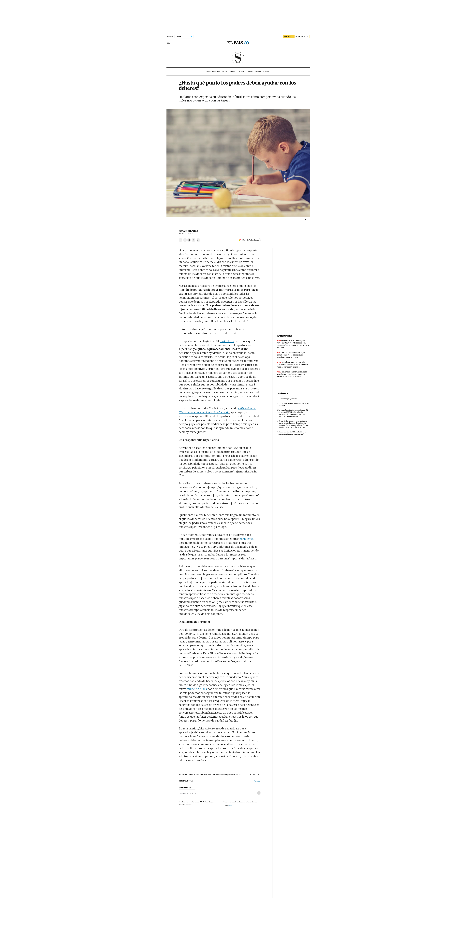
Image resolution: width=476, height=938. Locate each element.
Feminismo (240, 71)
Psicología (192, 793)
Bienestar (266, 71)
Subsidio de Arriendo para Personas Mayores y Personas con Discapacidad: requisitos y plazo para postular (293, 344)
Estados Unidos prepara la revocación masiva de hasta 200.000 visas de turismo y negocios (292, 364)
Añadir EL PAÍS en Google (250, 240)
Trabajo (258, 71)
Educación (183, 793)
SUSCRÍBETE (288, 36)
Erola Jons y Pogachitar (288, 399)
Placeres (249, 71)
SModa (238, 58)
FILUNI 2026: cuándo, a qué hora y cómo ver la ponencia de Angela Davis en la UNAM (291, 354)
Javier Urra (227, 341)
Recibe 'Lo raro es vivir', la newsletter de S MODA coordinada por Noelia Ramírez (211, 775)
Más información (185, 805)
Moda (208, 71)
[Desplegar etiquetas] (259, 793)
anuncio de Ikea (196, 689)
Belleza (224, 71)
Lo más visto (282, 393)
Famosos (232, 71)
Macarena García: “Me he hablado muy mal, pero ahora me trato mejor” (293, 433)
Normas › (257, 781)
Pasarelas (216, 71)
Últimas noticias (284, 336)
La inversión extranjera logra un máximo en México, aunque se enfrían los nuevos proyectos (292, 374)
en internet (246, 538)
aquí (230, 805)
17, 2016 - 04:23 (186, 233)
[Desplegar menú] (168, 43)
